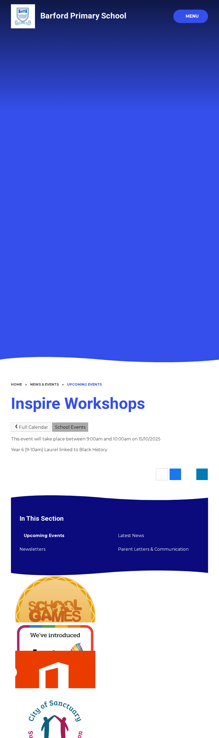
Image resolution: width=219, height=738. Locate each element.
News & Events (44, 384)
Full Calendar (33, 427)
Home (16, 384)
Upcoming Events (84, 384)
